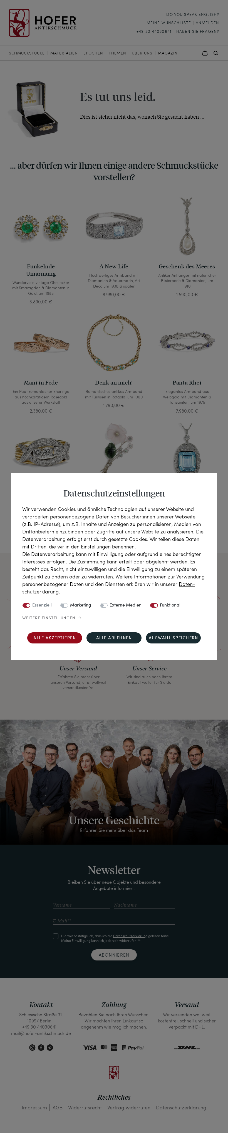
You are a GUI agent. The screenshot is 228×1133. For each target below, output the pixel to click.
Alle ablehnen (114, 638)
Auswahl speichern (173, 638)
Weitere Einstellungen (48, 618)
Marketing (80, 605)
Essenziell (42, 605)
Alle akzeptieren (54, 638)
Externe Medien (126, 605)
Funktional (170, 605)
